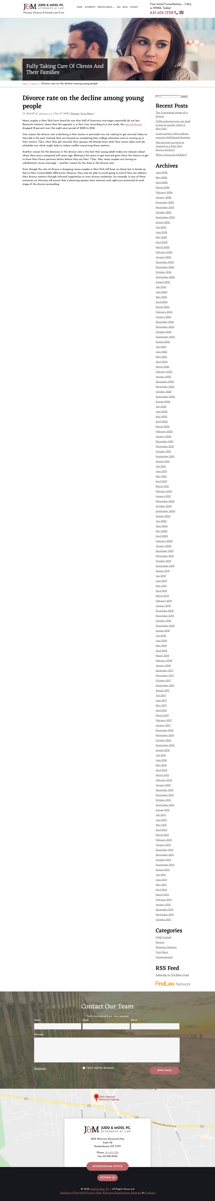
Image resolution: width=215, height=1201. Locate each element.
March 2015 (162, 835)
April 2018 (161, 651)
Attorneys (90, 7)
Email (86, 1020)
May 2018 (161, 646)
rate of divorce (133, 124)
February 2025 (164, 252)
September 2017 (165, 685)
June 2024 (161, 292)
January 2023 (163, 377)
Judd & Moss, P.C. (45, 114)
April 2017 (161, 710)
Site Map (79, 1193)
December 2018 (164, 611)
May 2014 (161, 885)
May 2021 (161, 476)
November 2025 (165, 207)
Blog (125, 7)
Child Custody (164, 937)
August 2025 (163, 222)
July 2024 (161, 287)
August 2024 (163, 282)
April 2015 (161, 830)
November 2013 (165, 915)
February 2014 (164, 900)
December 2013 (164, 910)
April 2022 (162, 421)
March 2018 (162, 656)
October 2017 (163, 680)
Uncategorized (164, 957)
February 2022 (164, 431)
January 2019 (163, 606)
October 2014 (163, 860)
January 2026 (163, 197)
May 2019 (161, 586)
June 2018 (161, 641)
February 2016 (164, 780)
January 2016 (163, 785)
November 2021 (165, 446)
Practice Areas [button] (105, 7)
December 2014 (164, 850)
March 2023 (162, 367)
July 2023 (161, 347)
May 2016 (161, 765)
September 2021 (165, 456)
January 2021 (163, 496)
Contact (134, 7)
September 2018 (165, 626)
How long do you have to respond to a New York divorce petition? (170, 146)
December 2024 (165, 262)
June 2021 (161, 471)
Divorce (75, 113)
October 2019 (163, 561)
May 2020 (161, 531)
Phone (134, 1020)
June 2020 (162, 526)
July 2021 (161, 466)
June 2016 (161, 760)
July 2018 (161, 636)
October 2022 (164, 392)
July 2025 (161, 227)
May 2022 (161, 416)
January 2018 (163, 665)
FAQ (118, 7)
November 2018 (165, 616)
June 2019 (161, 581)
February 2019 (164, 601)
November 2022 (165, 387)
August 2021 (163, 461)
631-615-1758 (161, 13)
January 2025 (163, 257)
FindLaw (150, 1193)
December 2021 (164, 441)
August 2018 (163, 631)
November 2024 (165, 267)
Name (37, 1020)
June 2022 (161, 412)
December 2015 (164, 790)
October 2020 (164, 506)
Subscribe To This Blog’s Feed (172, 975)
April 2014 (161, 890)
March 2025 (162, 247)
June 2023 (161, 352)
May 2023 (161, 357)
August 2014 (162, 870)
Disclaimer (40, 1068)
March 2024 (162, 307)
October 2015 (163, 800)
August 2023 (163, 342)
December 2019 (164, 551)
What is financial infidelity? (171, 155)
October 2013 (163, 919)
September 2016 (165, 745)
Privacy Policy (94, 1193)
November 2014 (165, 855)
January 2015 (163, 845)
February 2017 (164, 720)
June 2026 (161, 172)
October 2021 (163, 451)
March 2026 (162, 187)
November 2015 (165, 795)
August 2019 (163, 571)
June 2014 (161, 880)
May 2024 (161, 297)
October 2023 (163, 332)
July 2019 (161, 576)
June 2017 (161, 700)
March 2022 (162, 426)
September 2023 (165, 337)
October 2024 (163, 272)
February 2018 (164, 661)
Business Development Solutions (123, 1193)
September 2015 (165, 805)
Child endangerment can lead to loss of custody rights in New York (173, 125)
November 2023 (165, 327)
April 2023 (161, 362)
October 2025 (163, 212)
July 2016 (161, 755)
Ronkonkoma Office (108, 1166)
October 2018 (163, 621)
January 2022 (163, 436)
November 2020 (165, 501)
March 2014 (162, 895)
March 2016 (162, 775)
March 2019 (162, 596)
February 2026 (164, 192)
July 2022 (161, 407)
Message (39, 1034)
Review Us (107, 1177)
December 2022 (165, 382)
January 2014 (163, 905)
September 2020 (165, 511)
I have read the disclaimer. (101, 1068)
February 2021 (164, 491)
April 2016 (161, 770)
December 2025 (165, 202)
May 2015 (161, 825)
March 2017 (162, 715)
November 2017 (165, 675)
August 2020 (163, 516)
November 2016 (165, 735)
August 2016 (163, 750)
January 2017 (163, 725)
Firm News (87, 113)
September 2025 (165, 217)
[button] (212, 1182)
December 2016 (164, 730)
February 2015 (164, 840)
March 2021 (162, 486)
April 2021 (161, 481)
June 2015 (161, 820)
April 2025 (161, 242)
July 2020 (161, 521)
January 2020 (163, 546)
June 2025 (161, 232)
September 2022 (165, 397)
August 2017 (162, 690)
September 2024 (165, 277)
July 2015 (161, 815)
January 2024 (163, 317)
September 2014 (165, 865)
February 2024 (164, 312)
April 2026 (162, 182)
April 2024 (161, 302)
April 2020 (162, 536)
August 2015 (162, 810)
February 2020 (164, 541)
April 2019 (161, 591)
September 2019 (165, 566)
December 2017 (164, 670)
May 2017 (161, 705)
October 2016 (163, 740)
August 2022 (163, 402)
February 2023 (164, 372)
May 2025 (161, 237)
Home (79, 7)
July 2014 (161, 875)
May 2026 (161, 177)
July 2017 (161, 695)
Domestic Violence (166, 947)
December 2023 (165, 322)
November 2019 (165, 556)
